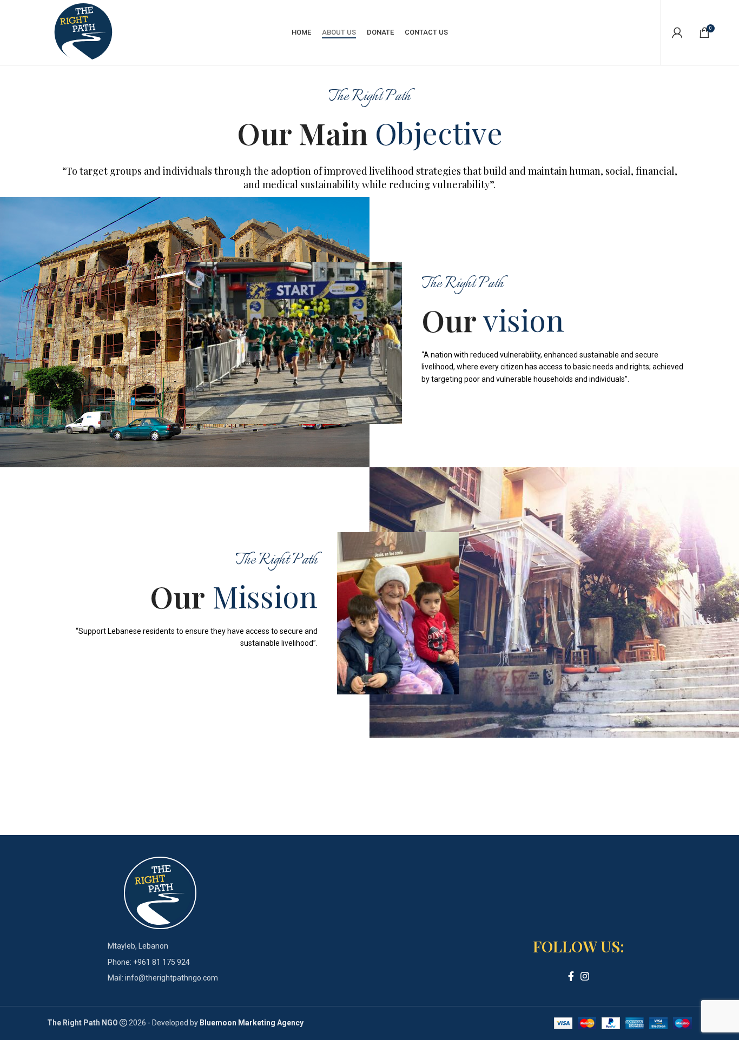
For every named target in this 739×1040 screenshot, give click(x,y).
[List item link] (160, 962)
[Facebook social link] (571, 976)
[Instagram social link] (584, 976)
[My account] (677, 32)
